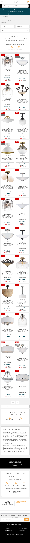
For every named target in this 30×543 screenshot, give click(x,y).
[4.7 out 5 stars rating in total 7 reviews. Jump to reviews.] (7, 193)
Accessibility (22, 530)
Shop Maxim (4, 509)
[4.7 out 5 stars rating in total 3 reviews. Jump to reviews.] (22, 279)
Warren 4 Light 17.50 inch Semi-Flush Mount (7, 73)
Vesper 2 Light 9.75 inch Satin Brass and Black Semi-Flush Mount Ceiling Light (7, 187)
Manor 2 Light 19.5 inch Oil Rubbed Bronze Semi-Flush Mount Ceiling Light (22, 101)
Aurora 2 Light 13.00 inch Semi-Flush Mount (22, 217)
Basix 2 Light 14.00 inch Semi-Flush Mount (22, 360)
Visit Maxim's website (20, 505)
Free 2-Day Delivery (22, 76)
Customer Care (5, 512)
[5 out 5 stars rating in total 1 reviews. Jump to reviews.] (22, 308)
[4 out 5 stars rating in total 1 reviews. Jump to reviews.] (22, 222)
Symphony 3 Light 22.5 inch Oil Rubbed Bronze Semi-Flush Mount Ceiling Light (8, 273)
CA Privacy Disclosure (22, 528)
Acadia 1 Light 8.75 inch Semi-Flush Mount (22, 331)
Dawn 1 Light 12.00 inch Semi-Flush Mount (7, 159)
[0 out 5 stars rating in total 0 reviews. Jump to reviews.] (7, 78)
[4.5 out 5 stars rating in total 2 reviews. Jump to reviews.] (7, 279)
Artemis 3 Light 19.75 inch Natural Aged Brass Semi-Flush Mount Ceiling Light (7, 130)
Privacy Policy (8, 528)
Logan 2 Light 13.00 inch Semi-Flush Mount (22, 188)
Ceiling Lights (5, 16)
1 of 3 (13, 402)
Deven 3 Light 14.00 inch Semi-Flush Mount (7, 245)
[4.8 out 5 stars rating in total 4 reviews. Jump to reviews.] (7, 365)
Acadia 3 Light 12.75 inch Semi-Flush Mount (7, 101)
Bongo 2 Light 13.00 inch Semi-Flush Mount (22, 303)
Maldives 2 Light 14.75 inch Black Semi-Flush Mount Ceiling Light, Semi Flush (8, 302)
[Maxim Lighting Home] (15, 2)
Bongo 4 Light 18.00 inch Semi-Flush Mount (7, 331)
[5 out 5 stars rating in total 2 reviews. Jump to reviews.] (22, 107)
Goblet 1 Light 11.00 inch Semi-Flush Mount (22, 274)
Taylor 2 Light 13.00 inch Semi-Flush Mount (22, 245)
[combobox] (15, 6)
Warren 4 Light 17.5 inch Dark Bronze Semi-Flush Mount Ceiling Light (7, 216)
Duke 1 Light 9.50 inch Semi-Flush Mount (22, 159)
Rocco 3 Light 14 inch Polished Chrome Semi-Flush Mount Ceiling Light (22, 72)
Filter (3, 30)
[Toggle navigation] (2, 2)
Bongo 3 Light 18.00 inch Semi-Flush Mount (7, 360)
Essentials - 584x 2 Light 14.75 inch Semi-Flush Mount (7, 388)
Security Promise (8, 530)
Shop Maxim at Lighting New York (21, 502)
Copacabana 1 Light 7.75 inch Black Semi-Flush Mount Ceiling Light (22, 130)
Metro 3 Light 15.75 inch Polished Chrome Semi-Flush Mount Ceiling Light (22, 389)
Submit (26, 519)
